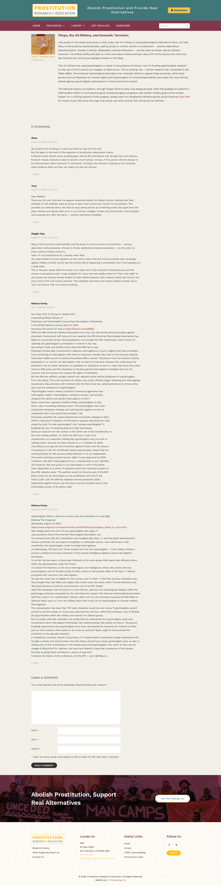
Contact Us (38, 857)
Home (36, 25)
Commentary (37, 60)
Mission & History (41, 848)
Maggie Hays (38, 233)
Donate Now (180, 10)
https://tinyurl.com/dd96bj (79, 329)
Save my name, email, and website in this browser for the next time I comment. (76, 757)
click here (175, 54)
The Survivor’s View (133, 857)
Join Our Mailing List (172, 798)
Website (35, 749)
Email (35, 740)
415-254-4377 (86, 854)
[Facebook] (169, 844)
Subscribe (123, 25)
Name (34, 730)
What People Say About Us (45, 852)
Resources (54, 25)
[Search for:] (174, 26)
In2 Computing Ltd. (116, 880)
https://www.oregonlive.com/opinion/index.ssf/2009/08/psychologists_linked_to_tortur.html (79, 527)
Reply (36, 174)
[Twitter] (176, 844)
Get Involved (100, 25)
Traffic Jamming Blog (43, 57)
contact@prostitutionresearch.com (97, 858)
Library (76, 25)
